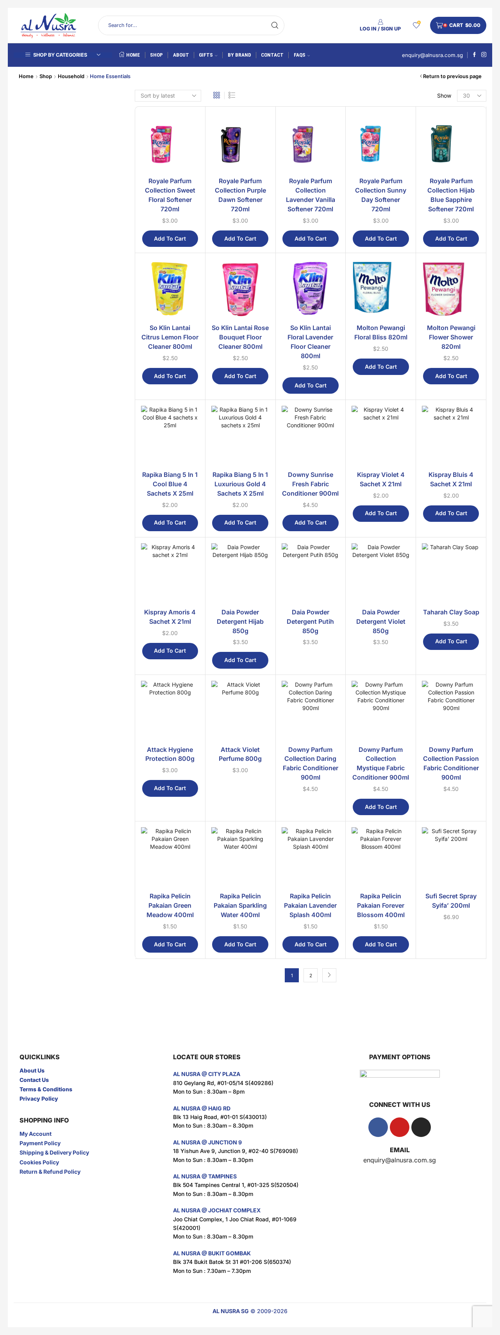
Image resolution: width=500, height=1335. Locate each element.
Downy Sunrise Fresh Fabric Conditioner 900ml (310, 484)
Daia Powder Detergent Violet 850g (380, 622)
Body (387, 167)
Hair (386, 324)
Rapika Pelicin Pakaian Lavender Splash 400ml (310, 905)
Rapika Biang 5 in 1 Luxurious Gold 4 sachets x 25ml (240, 484)
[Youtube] (399, 1127)
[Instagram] (483, 55)
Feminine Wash (404, 228)
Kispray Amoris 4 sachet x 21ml (170, 617)
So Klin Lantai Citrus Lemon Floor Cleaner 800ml (169, 337)
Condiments (396, 461)
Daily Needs (394, 398)
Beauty (387, 154)
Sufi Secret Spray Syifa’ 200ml (451, 900)
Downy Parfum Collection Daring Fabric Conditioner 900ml (310, 764)
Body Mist (398, 191)
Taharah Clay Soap (451, 612)
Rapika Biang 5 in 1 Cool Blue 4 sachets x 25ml (170, 484)
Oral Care (397, 240)
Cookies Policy (39, 1162)
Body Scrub (400, 203)
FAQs (299, 55)
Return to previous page (452, 76)
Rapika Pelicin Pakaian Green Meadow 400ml (170, 905)
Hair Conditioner (405, 349)
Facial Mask (400, 264)
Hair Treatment (404, 373)
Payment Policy (40, 1143)
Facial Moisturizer (407, 276)
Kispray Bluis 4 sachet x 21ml (451, 479)
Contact (272, 55)
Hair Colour (399, 337)
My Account (36, 1133)
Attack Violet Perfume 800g (240, 754)
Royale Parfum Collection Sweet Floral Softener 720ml (170, 195)
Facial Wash (400, 312)
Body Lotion (400, 179)
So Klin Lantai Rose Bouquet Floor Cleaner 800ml (240, 337)
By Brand (239, 55)
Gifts (206, 55)
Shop (156, 55)
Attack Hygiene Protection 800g (170, 754)
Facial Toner (400, 300)
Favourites (392, 411)
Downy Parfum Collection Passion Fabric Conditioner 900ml (451, 764)
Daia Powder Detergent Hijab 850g (240, 622)
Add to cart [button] (170, 238)
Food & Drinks (397, 424)
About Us (32, 1070)
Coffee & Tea (397, 449)
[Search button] (274, 25)
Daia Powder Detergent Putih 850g (310, 622)
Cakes (389, 437)
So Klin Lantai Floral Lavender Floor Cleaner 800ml (310, 342)
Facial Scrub (400, 288)
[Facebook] (474, 55)
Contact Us (34, 1079)
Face (387, 252)
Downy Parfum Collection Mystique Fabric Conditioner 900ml (380, 764)
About (181, 55)
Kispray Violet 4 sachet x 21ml (381, 479)
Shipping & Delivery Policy (54, 1152)
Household (71, 76)
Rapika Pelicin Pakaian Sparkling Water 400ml (240, 905)
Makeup (391, 385)
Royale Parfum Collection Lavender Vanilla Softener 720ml (310, 195)
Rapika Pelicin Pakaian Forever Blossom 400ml (381, 905)
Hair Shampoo (403, 361)
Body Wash (399, 215)
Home (133, 55)
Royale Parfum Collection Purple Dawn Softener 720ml (240, 195)
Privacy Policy (39, 1098)
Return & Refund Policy (50, 1171)
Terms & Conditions (46, 1089)
